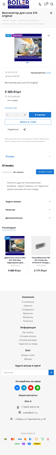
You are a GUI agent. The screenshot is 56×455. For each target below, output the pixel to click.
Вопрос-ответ (28, 355)
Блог (28, 350)
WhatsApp (37, 387)
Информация (28, 327)
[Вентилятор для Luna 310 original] (28, 47)
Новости (28, 305)
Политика (28, 321)
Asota (48, 72)
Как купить (28, 332)
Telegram (24, 387)
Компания (28, 297)
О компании (28, 301)
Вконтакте (17, 387)
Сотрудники (28, 309)
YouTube (30, 387)
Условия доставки (28, 340)
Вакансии (28, 313)
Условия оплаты (28, 336)
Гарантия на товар (28, 343)
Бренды (28, 359)
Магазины (28, 317)
